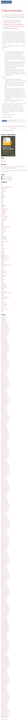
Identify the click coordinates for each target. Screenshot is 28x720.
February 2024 (4, 360)
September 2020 (4, 421)
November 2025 (4, 330)
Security (2, 282)
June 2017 (3, 478)
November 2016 (4, 488)
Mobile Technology (5, 256)
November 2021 (4, 400)
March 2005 (3, 692)
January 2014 (4, 538)
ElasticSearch (4, 228)
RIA (2, 278)
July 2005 (3, 686)
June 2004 (3, 705)
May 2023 (3, 374)
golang (2, 235)
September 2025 (4, 333)
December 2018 (4, 451)
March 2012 (3, 570)
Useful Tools (3, 306)
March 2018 (3, 465)
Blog (2, 200)
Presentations (4, 270)
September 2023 (4, 368)
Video (2, 307)
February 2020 (4, 431)
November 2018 (4, 453)
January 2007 (4, 660)
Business (3, 204)
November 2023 (4, 365)
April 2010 (3, 602)
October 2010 (4, 594)
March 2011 (3, 586)
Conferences (3, 212)
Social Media (4, 286)
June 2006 (3, 670)
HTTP (2, 242)
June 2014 (3, 530)
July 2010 (3, 598)
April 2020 (3, 428)
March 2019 (3, 447)
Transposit (3, 303)
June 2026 (3, 319)
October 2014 (4, 525)
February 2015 (4, 519)
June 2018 (3, 460)
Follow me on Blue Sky (7, 178)
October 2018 (4, 454)
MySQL (2, 257)
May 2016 (3, 497)
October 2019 (4, 437)
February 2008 (4, 640)
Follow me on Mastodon (7, 179)
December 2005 (4, 679)
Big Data (3, 197)
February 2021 (4, 413)
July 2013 (3, 547)
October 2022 (4, 384)
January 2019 (4, 450)
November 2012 (4, 558)
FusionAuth (3, 231)
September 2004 (4, 701)
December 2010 (4, 591)
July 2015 (3, 511)
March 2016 (3, 500)
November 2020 (4, 418)
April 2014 (3, 533)
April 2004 (3, 708)
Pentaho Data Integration (6, 264)
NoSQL (2, 261)
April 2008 (3, 638)
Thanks (2, 295)
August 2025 (4, 334)
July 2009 (3, 616)
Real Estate (3, 275)
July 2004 (3, 704)
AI (1, 185)
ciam (2, 207)
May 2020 (3, 426)
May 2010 (3, 601)
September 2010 (4, 595)
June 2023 (3, 372)
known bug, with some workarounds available (14, 89)
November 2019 (4, 435)
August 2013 (4, 545)
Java (2, 247)
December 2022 (4, 381)
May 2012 (3, 567)
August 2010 (4, 596)
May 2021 (3, 409)
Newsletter (3, 260)
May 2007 (3, 654)
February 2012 (4, 572)
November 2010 (4, 592)
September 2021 (4, 403)
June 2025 (3, 337)
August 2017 (4, 475)
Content (2, 215)
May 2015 (3, 514)
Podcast (2, 269)
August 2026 (4, 316)
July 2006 (3, 668)
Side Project (3, 285)
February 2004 (4, 711)
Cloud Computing (5, 209)
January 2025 (4, 344)
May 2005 (3, 689)
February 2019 (4, 448)
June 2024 (3, 355)
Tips (2, 300)
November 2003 (4, 715)
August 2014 (4, 528)
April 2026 (3, 322)
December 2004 (4, 696)
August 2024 (4, 352)
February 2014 (4, 536)
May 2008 (3, 636)
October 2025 (4, 331)
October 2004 (4, 699)
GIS (2, 234)
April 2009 (3, 620)
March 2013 (3, 552)
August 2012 (4, 563)
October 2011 (4, 576)
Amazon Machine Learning (7, 187)
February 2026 (4, 325)
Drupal (2, 225)
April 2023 (3, 375)
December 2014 (4, 522)
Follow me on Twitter (7, 176)
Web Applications (5, 308)
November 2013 (4, 541)
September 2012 (4, 561)
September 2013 (4, 544)
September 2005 (4, 683)
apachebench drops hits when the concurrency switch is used (14, 127)
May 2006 (3, 671)
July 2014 (3, 529)
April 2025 (3, 340)
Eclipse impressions (12, 10)
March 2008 (3, 639)
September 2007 (4, 648)
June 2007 (3, 652)
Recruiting (3, 276)
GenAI (2, 232)
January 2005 (4, 695)
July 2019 (3, 441)
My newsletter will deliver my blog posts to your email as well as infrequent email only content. (13, 167)
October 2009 (4, 611)
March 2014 (3, 535)
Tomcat (2, 301)
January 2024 (4, 362)
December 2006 (4, 661)
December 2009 (4, 608)
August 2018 (4, 457)
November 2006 (4, 662)
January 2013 (4, 555)
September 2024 (4, 350)
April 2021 (3, 410)
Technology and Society (6, 292)
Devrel (2, 223)
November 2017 (4, 470)
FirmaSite (5, 719)
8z (1, 184)
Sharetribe (3, 283)
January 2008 (4, 642)
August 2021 (4, 404)
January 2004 (4, 712)
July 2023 (3, 371)
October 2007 (4, 646)
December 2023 (4, 363)
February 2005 (4, 693)
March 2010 (3, 604)
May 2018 (3, 462)
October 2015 (4, 507)
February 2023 (4, 378)
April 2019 (3, 445)
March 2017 (3, 482)
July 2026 (3, 318)
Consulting (3, 213)
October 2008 (4, 629)
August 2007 (4, 649)
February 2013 (4, 554)
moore (8, 120)
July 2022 (3, 388)
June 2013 (3, 548)
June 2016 (3, 495)
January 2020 (4, 432)
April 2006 (3, 673)
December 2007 (4, 643)
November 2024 (4, 347)
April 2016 (3, 498)
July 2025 (3, 335)
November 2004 (4, 698)
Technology (3, 291)
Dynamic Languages (5, 226)
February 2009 (4, 623)
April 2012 (3, 569)
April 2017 (3, 481)
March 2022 (3, 394)
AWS (2, 194)
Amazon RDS (4, 188)
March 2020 (3, 429)
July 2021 (3, 406)
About (2, 160)
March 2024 (3, 359)
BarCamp (3, 196)
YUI (2, 311)
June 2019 (3, 443)
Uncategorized (4, 304)
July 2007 (3, 651)
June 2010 (3, 599)
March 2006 (3, 674)
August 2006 (4, 667)
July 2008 (3, 633)
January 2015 (4, 520)
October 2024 (4, 349)
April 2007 (3, 655)
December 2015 (4, 504)
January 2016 (4, 503)
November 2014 (4, 523)
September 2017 (4, 473)
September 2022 (4, 385)
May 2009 (3, 618)
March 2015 (3, 517)
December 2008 (4, 626)
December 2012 (4, 557)
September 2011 (4, 577)
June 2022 (3, 390)
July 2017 (3, 476)
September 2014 (4, 526)
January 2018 (4, 467)
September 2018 (4, 456)
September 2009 (4, 613)
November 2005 (4, 680)
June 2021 (3, 407)
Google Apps (4, 237)
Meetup (2, 253)
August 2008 (4, 632)
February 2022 (4, 396)
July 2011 (3, 580)
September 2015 (4, 509)
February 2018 (4, 466)
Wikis (2, 310)
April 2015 (3, 516)
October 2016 (4, 489)
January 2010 (4, 607)
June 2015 (3, 513)
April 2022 (3, 393)
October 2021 (4, 401)
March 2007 (3, 657)
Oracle (2, 263)
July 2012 (3, 564)
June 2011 (3, 582)
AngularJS (3, 191)
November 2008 (4, 627)
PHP (2, 267)
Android (3, 190)
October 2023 (4, 366)
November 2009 (4, 610)
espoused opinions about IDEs (16, 14)
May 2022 (3, 391)
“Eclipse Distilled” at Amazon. (8, 114)
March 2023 (3, 377)
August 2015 (4, 510)
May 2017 (3, 479)
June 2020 (3, 425)
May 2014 (3, 532)
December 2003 (4, 714)
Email (2, 229)
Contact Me (3, 161)
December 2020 (4, 416)
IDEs (2, 244)
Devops (2, 222)
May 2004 (3, 706)
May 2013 (3, 550)
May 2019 (3, 444)
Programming (4, 272)
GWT (2, 240)
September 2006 (4, 665)
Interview (3, 245)
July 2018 (3, 459)
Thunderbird (3, 298)
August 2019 (4, 440)
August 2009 (4, 614)
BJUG (2, 198)
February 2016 (4, 501)
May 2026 (3, 321)
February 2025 (4, 343)
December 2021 (4, 399)
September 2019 (4, 438)
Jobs (2, 250)
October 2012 (4, 560)
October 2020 (4, 419)
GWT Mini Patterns (5, 241)
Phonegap (3, 266)
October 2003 (4, 717)
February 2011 (4, 588)
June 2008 (3, 635)
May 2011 (3, 583)
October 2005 (4, 681)
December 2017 (4, 469)
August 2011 (4, 579)
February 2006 (4, 676)
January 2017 (4, 485)
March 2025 (3, 341)
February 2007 (4, 658)
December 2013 (4, 539)
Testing (2, 294)
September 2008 (4, 630)
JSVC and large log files (7, 130)
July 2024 (3, 353)
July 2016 (3, 494)
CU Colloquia (4, 219)
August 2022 (4, 387)
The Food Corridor (5, 297)
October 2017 (4, 472)
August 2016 (4, 492)
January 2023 (4, 379)
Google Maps (4, 238)
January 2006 (4, 677)
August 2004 (4, 702)
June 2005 (3, 687)
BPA (2, 203)
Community (3, 210)
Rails (2, 273)
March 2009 (3, 621)
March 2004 (3, 709)
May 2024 (3, 356)
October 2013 (4, 542)
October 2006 (4, 664)
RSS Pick (3, 279)
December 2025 (4, 328)
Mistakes (3, 254)
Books (2, 201)
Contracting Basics (5, 216)
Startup (2, 288)
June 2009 (3, 617)
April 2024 (3, 357)
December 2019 (4, 434)
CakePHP (3, 206)
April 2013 (3, 551)
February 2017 (4, 484)
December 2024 (4, 346)
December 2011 (4, 575)
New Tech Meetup (5, 259)
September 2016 (4, 491)
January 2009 (4, 624)
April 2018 (3, 463)
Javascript (3, 248)
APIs (2, 193)
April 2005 (3, 690)
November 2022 (4, 382)
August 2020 (4, 422)
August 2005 (4, 684)
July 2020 (3, 423)
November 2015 (4, 506)
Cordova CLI (4, 217)
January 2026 (4, 327)
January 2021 (4, 415)
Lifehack (3, 251)
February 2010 (4, 605)
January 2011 (4, 589)
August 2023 (4, 369)
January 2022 (4, 397)
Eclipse (12, 32)
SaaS (2, 281)
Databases (3, 220)
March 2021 (3, 412)
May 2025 (3, 338)
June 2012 (3, 566)
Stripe (2, 289)
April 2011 (3, 585)
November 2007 (4, 645)
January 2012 (4, 573)
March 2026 (3, 324)
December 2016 (4, 486)
